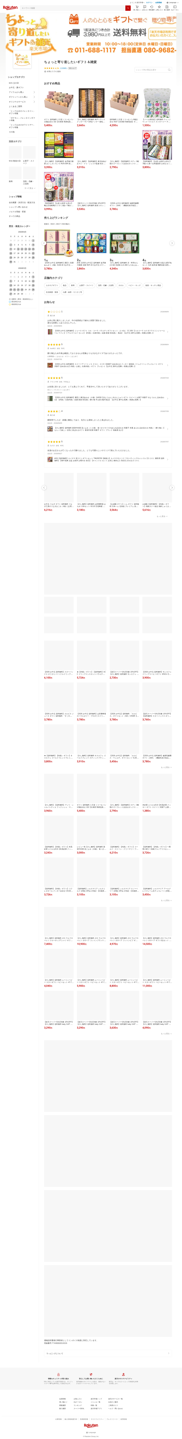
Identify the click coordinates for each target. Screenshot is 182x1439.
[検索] (128, 14)
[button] (173, 9)
